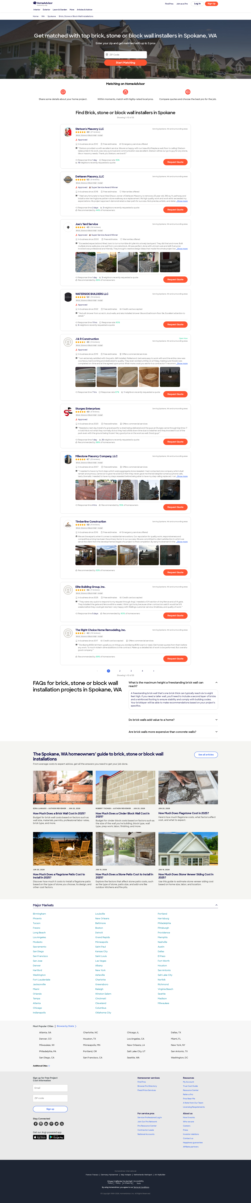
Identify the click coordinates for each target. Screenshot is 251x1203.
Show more (182, 201)
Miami (36, 989)
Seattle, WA (133, 1057)
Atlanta (37, 1003)
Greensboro (101, 984)
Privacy (110, 1182)
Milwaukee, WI (46, 1045)
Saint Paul (100, 946)
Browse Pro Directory (147, 1086)
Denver (37, 965)
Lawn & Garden (60, 9)
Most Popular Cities (43, 1026)
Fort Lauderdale (41, 979)
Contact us (188, 1138)
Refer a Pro (188, 1094)
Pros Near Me (189, 1098)
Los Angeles (39, 937)
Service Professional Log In (150, 1117)
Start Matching (125, 62)
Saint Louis (101, 956)
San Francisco (40, 956)
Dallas (161, 951)
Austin (161, 946)
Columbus (100, 1008)
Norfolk (162, 979)
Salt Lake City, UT (136, 1051)
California (118, 1182)
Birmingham (39, 913)
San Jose (37, 961)
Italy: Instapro (126, 1175)
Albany (99, 965)
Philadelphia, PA (47, 1051)
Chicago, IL (133, 1032)
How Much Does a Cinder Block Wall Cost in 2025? (123, 815)
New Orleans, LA (136, 1045)
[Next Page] (153, 671)
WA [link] (43, 16)
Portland (162, 913)
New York (100, 970)
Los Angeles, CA (135, 1038)
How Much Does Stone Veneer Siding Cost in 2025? (185, 876)
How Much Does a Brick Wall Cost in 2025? (59, 813)
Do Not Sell (127, 1182)
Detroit (99, 932)
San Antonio (164, 970)
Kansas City (101, 951)
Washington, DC (179, 1057)
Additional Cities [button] (40, 1066)
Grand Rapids (102, 937)
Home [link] (35, 16)
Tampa (36, 998)
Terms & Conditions (141, 1187)
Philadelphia (164, 923)
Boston (99, 928)
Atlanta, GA (45, 1032)
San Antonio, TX (179, 1051)
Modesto (37, 942)
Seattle (162, 993)
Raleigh (99, 989)
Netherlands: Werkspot (143, 1175)
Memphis (162, 937)
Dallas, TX (176, 1032)
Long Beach (39, 932)
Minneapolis (101, 942)
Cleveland (100, 1003)
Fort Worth (164, 961)
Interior (36, 9)
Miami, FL (176, 1038)
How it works (189, 1117)
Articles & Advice (84, 9)
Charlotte (100, 979)
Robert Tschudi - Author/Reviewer (113, 808)
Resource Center (191, 1090)
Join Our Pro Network (147, 1121)
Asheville (100, 975)
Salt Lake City (165, 975)
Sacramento (39, 946)
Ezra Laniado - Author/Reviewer (49, 808)
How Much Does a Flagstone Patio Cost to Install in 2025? (59, 876)
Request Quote (175, 162)
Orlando (37, 993)
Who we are (188, 1121)
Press (185, 1130)
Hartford (37, 970)
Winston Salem (103, 993)
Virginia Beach (165, 989)
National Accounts (146, 1134)
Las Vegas (100, 961)
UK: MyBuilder (160, 1175)
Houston (162, 965)
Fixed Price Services (147, 1090)
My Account (188, 1082)
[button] (85, 262)
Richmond (163, 984)
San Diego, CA (46, 1057)
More (72, 9)
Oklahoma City (103, 1012)
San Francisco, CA (92, 1057)
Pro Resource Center (147, 1126)
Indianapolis (39, 1012)
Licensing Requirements (194, 1107)
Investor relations (191, 1134)
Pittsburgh (163, 928)
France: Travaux (92, 1175)
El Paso (161, 956)
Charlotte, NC (90, 1032)
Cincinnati (100, 998)
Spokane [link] (52, 16)
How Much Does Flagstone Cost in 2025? (183, 813)
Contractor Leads (146, 1130)
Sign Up (212, 3)
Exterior (46, 9)
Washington (39, 975)
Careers (186, 1126)
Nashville (162, 942)
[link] (125, 132)
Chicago (37, 1008)
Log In (197, 3)
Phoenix (37, 918)
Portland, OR (90, 1051)
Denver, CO (45, 1038)
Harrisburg (163, 918)
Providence (164, 932)
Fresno (36, 928)
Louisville (100, 913)
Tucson (36, 923)
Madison (162, 998)
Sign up (50, 1109)
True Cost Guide (190, 1086)
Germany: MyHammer (109, 1175)
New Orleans (102, 918)
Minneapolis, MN (91, 1045)
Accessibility (139, 1182)
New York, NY (178, 1045)
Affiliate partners (190, 1147)
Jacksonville (39, 984)
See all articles (206, 754)
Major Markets (43, 905)
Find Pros (142, 1082)
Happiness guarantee (193, 1142)
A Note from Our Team (193, 1103)
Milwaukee (163, 1003)
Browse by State (65, 1026)
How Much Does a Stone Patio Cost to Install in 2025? (124, 876)
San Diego (38, 951)
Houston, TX (89, 1038)
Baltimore (100, 923)
